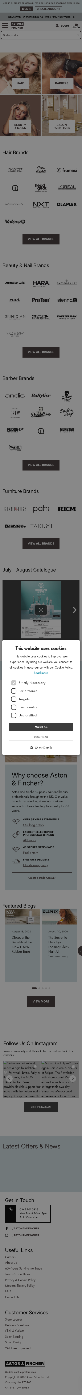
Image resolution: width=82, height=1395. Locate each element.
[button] (41, 747)
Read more (41, 673)
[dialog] (41, 697)
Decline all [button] (41, 736)
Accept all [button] (41, 726)
